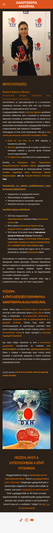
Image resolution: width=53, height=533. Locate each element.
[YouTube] (31, 520)
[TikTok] (21, 520)
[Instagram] (26, 520)
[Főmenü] (4, 4)
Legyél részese (9, 372)
